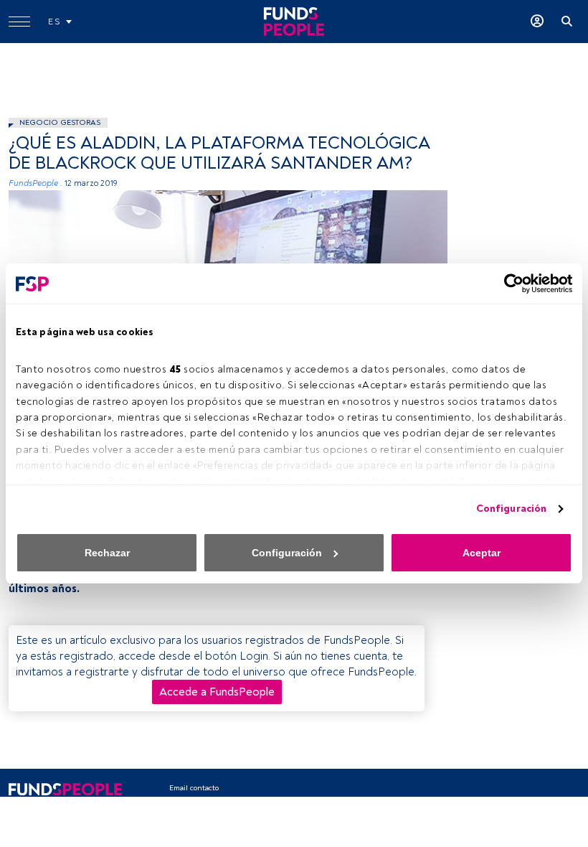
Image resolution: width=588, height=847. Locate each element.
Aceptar (482, 552)
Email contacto (194, 787)
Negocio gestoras (59, 122)
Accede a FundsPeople (217, 692)
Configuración (511, 508)
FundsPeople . (35, 183)
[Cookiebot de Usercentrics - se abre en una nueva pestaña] (509, 283)
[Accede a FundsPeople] (537, 21)
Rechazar (107, 552)
